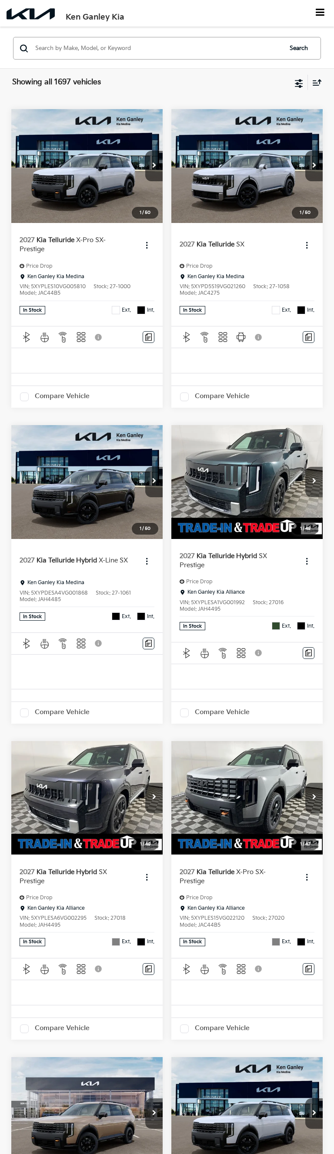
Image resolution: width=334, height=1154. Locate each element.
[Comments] (148, 337)
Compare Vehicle (62, 396)
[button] (154, 166)
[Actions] (146, 245)
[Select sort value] (315, 82)
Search (299, 48)
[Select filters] (299, 82)
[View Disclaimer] (99, 337)
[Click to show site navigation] (320, 13)
